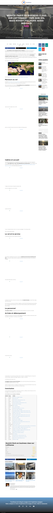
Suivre (43, 43)
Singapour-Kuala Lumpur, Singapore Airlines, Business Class (22, 412)
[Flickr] (30, 506)
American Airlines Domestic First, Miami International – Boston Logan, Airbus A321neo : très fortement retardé (43, 136)
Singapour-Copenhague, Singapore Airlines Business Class (21, 429)
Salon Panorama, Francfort (17, 401)
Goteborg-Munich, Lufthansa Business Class (19, 435)
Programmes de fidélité (23, 5)
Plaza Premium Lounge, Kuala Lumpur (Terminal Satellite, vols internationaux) (24, 425)
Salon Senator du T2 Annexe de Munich (14, 81)
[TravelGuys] (26, 2)
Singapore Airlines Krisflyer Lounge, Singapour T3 (20, 428)
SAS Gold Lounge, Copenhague (17, 409)
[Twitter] (26, 506)
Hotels (14, 5)
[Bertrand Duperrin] (22, 29)
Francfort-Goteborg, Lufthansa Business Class (19, 402)
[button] (52, 5)
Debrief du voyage (15, 439)
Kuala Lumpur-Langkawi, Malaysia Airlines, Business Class (21, 416)
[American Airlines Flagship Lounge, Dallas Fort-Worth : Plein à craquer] (43, 98)
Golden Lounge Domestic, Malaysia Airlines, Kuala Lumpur (21, 414)
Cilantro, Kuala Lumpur (16, 424)
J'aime (40, 43)
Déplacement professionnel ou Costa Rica (45, 63)
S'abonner (43, 47)
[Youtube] (33, 506)
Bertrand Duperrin (26, 29)
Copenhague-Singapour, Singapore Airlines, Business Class (21, 410)
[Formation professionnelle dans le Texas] (43, 121)
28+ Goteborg (15, 433)
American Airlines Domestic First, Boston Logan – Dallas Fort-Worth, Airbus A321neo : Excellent (43, 114)
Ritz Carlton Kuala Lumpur (17, 413)
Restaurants (17, 5)
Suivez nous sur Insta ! (42, 54)
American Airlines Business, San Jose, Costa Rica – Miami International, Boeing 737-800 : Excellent (44, 75)
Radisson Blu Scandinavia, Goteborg (18, 432)
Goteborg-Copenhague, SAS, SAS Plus (18, 408)
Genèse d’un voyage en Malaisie (17, 397)
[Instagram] (19, 506)
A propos (41, 5)
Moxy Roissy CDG (15, 398)
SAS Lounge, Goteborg (16, 406)
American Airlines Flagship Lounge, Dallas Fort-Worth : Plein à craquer (43, 103)
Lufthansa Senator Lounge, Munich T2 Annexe (20, 436)
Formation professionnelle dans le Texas (43, 125)
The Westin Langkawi (16, 417)
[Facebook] (23, 506)
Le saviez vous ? (30, 5)
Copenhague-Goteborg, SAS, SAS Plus (18, 431)
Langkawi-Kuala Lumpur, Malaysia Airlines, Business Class (21, 421)
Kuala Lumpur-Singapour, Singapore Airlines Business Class (21, 427)
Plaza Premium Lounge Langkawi (18, 420)
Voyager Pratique (36, 5)
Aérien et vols (10, 5)
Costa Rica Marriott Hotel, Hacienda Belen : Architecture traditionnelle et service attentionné (45, 87)
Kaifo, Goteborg (15, 405)
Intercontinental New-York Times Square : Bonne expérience (15, 37)
